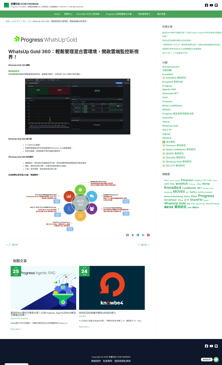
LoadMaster (189, 187)
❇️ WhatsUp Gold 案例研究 (177, 161)
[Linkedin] (138, 235)
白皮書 (189, 207)
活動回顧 (167, 70)
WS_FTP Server (212, 204)
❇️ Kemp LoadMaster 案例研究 (179, 149)
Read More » (16, 329)
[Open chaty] (216, 359)
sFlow (180, 200)
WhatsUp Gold (170, 125)
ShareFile (167, 117)
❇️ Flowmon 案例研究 (174, 145)
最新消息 (168, 207)
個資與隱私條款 (122, 361)
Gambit (215, 180)
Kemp (206, 183)
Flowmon (167, 101)
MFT (199, 188)
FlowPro (197, 180)
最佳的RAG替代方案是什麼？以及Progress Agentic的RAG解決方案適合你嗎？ (43, 314)
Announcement (170, 66)
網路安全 (195, 207)
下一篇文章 (143, 245)
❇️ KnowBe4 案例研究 (174, 77)
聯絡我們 (96, 361)
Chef (165, 97)
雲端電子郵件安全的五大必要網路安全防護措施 (181, 49)
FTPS (209, 180)
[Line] (216, 5)
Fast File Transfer (175, 180)
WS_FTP (167, 129)
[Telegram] (143, 235)
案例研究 (180, 207)
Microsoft (206, 188)
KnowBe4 (82, 316)
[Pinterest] (148, 235)
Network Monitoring (173, 196)
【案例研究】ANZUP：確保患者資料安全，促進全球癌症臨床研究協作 (191, 44)
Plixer (194, 196)
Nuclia (187, 196)
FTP (204, 180)
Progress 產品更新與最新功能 (178, 113)
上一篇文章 (12, 245)
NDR (187, 192)
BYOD (166, 180)
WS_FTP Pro (200, 204)
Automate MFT (170, 93)
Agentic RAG (15, 318)
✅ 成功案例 (168, 142)
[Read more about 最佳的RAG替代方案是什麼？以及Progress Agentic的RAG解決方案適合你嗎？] (43, 287)
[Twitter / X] (133, 235)
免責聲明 (107, 361)
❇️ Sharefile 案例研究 (173, 157)
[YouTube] (211, 5)
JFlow (199, 184)
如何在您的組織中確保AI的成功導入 (97, 312)
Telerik (166, 121)
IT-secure (192, 184)
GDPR (166, 184)
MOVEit (166, 109)
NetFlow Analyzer (205, 192)
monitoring (168, 192)
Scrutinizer (170, 200)
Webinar (167, 138)
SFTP (186, 200)
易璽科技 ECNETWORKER (24, 4)
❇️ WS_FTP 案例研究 (173, 165)
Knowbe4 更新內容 (172, 81)
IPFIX (172, 184)
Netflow (193, 192)
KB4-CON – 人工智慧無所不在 (175, 53)
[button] (100, 14)
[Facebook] (206, 5)
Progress (24, 318)
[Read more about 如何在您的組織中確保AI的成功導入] (112, 287)
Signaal (166, 133)
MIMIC (212, 188)
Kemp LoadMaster (172, 105)
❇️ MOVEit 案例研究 (173, 153)
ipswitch (182, 183)
